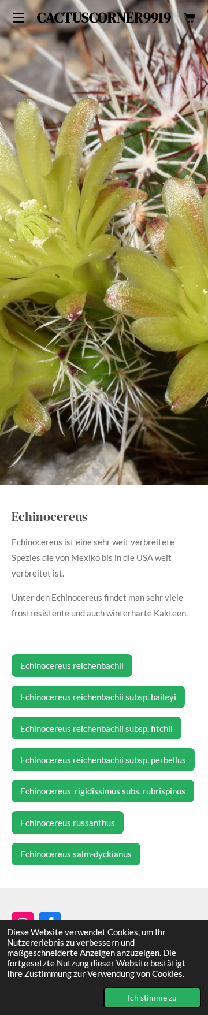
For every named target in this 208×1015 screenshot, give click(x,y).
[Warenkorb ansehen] (189, 17)
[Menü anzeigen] (18, 17)
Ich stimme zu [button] (152, 997)
